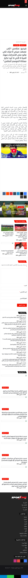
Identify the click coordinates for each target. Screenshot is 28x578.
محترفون (25, 550)
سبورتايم (22, 72)
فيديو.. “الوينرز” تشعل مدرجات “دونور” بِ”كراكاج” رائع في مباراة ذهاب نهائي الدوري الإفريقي (21, 235)
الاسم (25, 286)
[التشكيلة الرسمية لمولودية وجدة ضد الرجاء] (7, 245)
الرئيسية (24, 42)
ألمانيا (25, 524)
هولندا (25, 529)
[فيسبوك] (25, 193)
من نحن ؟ (24, 507)
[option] (14, 209)
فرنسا (25, 522)
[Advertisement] (14, 23)
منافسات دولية (23, 536)
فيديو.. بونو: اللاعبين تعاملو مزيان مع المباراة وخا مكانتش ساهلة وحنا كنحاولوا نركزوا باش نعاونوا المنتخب (14, 414)
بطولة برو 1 (16, 45)
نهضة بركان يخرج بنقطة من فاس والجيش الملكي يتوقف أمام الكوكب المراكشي (14, 213)
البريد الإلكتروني (23, 292)
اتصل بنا (25, 510)
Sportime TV (18, 42)
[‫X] (21, 193)
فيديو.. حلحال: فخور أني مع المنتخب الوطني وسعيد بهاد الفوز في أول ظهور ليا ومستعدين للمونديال (14, 460)
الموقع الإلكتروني (23, 298)
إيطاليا (25, 526)
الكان (26, 531)
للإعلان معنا (24, 505)
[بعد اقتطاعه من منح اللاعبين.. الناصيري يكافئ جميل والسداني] (21, 245)
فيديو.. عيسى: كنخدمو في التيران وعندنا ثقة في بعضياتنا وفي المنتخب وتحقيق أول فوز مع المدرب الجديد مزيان (14, 484)
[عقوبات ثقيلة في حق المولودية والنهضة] (7, 227)
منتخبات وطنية (23, 552)
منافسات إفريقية (23, 533)
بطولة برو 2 (24, 545)
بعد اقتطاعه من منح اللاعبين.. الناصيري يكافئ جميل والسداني (21, 252)
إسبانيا (25, 517)
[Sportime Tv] (14, 5)
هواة (26, 548)
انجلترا (25, 519)
